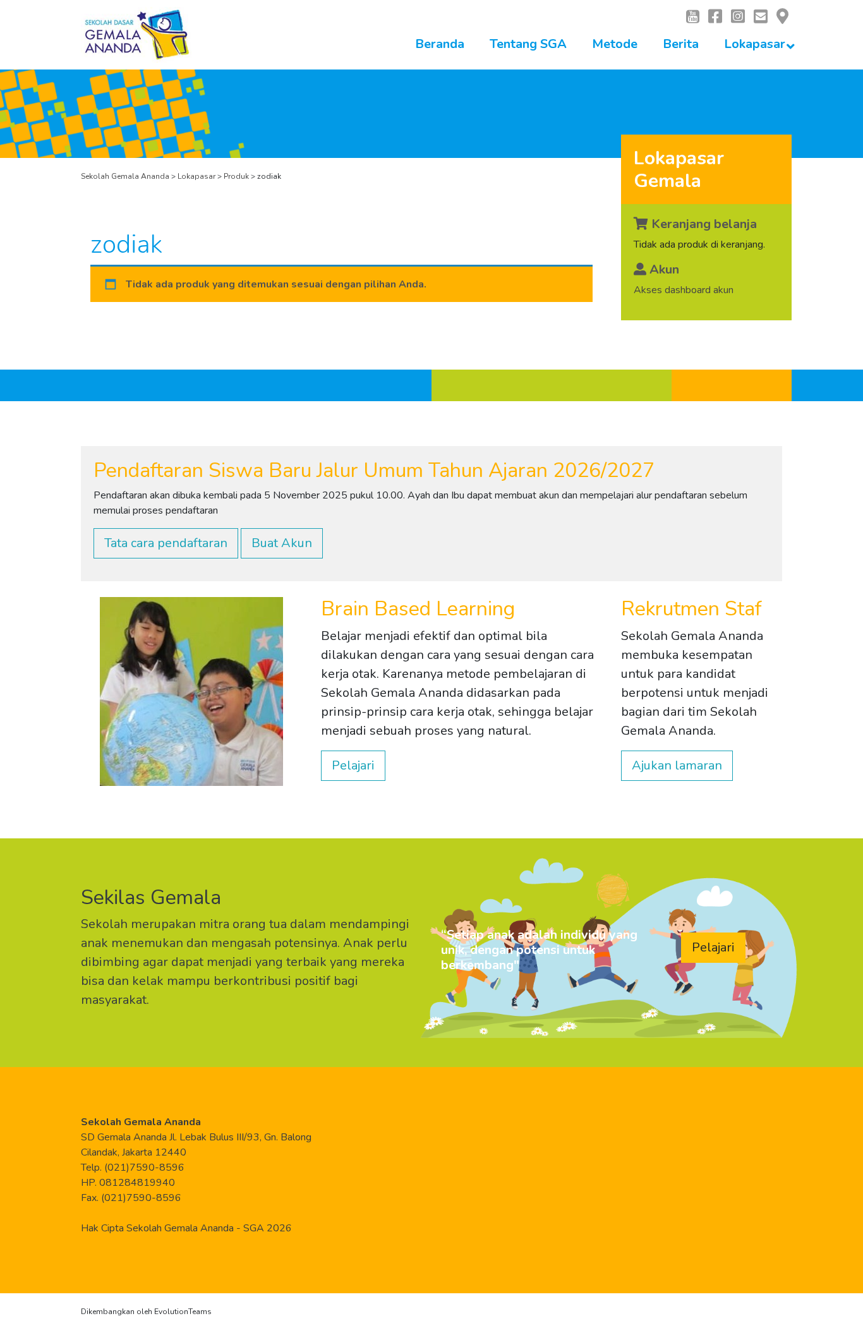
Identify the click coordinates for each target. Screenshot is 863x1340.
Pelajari (353, 765)
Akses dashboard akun (683, 290)
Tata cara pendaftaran (165, 543)
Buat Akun (281, 543)
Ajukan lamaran (677, 765)
